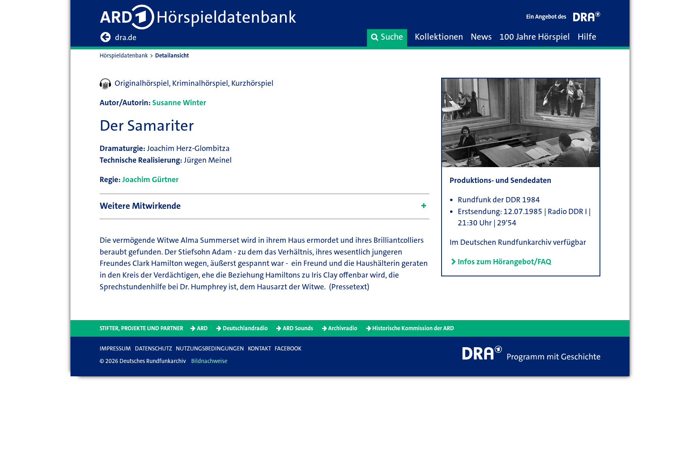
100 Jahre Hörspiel (534, 36)
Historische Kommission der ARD (413, 328)
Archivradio (342, 328)
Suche (392, 36)
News (481, 36)
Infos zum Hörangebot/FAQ (504, 262)
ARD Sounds (298, 328)
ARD (202, 328)
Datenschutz (153, 348)
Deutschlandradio (245, 328)
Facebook (288, 348)
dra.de (126, 37)
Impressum (115, 348)
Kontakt (259, 348)
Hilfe (587, 36)
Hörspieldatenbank (124, 55)
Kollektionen (439, 36)
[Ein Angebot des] (587, 18)
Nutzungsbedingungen (210, 348)
